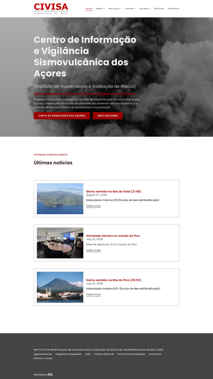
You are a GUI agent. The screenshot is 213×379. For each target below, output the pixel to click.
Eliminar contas (43, 358)
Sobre (99, 8)
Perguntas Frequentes (68, 354)
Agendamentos (43, 354)
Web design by (41, 374)
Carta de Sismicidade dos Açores (61, 115)
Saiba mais (93, 206)
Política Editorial (104, 354)
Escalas (144, 8)
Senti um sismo (108, 115)
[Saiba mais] (60, 198)
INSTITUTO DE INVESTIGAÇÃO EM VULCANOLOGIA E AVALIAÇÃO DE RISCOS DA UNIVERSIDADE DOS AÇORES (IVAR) (98, 349)
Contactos (155, 354)
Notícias (159, 8)
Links (88, 354)
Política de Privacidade (131, 354)
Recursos (114, 8)
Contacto (173, 8)
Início (89, 8)
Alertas (129, 8)
